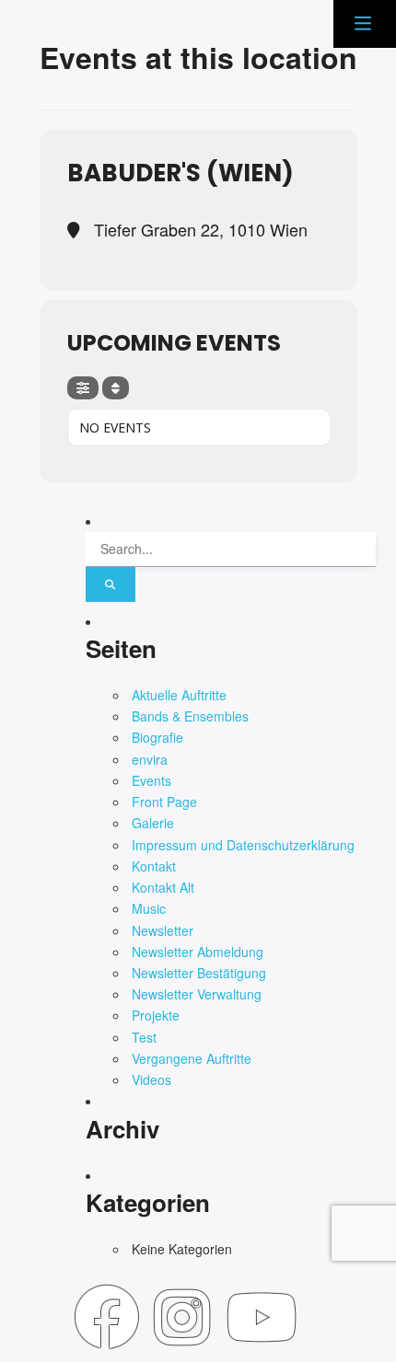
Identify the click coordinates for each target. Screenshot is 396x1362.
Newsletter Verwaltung (197, 994)
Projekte (156, 1015)
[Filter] (83, 387)
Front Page (164, 801)
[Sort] (115, 387)
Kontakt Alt (163, 887)
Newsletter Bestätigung (199, 973)
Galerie (153, 823)
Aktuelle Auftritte (179, 695)
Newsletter (162, 930)
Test (144, 1037)
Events (151, 780)
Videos (151, 1079)
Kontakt (154, 866)
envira (150, 759)
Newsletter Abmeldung (197, 951)
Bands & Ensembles (190, 716)
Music (149, 908)
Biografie (157, 737)
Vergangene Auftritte (191, 1058)
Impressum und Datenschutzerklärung (243, 845)
